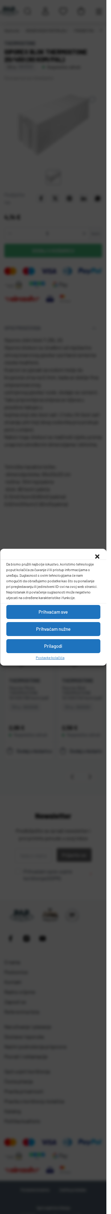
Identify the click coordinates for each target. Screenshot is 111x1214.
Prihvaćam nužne (53, 629)
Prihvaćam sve (53, 612)
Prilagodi (53, 646)
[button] (97, 556)
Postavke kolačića (50, 657)
